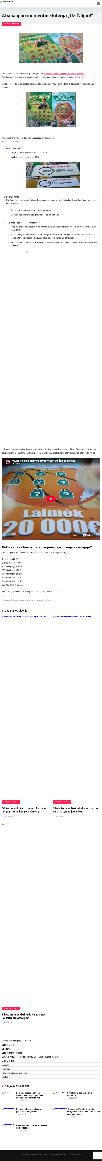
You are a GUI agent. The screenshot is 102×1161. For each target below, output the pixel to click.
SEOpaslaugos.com (74, 1154)
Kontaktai (6, 1077)
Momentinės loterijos (11, 24)
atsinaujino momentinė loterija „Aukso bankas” (64, 74)
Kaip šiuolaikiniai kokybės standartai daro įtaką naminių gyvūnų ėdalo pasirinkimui (29, 1095)
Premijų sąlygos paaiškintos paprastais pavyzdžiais (29, 1110)
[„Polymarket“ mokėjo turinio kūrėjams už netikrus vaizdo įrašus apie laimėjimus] (60, 1108)
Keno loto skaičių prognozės (14, 1073)
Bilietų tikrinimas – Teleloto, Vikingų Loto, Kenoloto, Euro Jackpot (30, 1057)
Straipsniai (6, 1049)
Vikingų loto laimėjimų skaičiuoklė (16, 1041)
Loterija (27, 600)
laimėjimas (20, 600)
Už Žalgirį (47, 600)
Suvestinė (6, 1065)
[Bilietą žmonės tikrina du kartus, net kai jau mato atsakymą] (25, 916)
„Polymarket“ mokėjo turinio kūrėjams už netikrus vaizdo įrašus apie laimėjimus (83, 1111)
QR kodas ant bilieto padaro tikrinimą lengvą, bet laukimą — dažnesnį (24, 810)
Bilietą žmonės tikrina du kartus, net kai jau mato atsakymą (23, 1016)
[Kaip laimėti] (6, 1)
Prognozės (6, 1069)
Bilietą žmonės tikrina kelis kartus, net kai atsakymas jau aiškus (76, 810)
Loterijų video (8, 1045)
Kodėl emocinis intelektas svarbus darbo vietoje (32, 1126)
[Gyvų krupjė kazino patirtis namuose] (60, 1091)
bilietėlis (12, 600)
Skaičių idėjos (8, 1061)
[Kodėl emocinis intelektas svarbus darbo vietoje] (9, 1124)
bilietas (6, 600)
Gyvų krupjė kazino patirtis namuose (79, 1094)
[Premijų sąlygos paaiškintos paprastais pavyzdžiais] (9, 1108)
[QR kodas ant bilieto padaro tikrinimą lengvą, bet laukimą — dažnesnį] (25, 710)
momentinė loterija (37, 600)
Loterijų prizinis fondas (12, 1053)
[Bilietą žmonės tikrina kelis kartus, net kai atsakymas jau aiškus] (76, 710)
